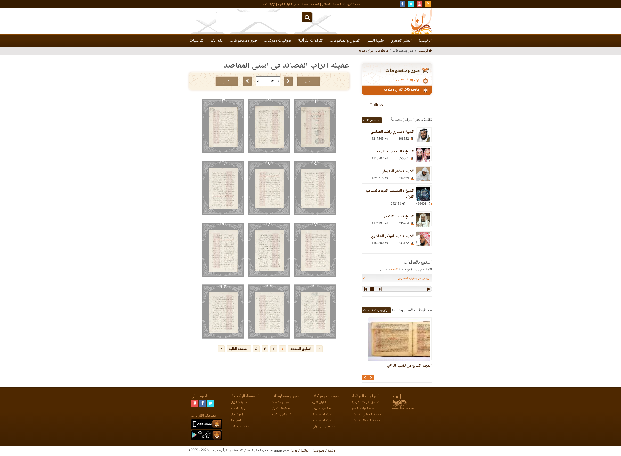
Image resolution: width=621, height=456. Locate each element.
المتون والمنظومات (345, 40)
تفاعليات (196, 40)
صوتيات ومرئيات (277, 40)
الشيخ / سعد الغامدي (398, 216)
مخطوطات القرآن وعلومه (373, 51)
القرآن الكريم (319, 402)
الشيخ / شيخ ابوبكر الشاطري (392, 236)
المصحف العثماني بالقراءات (367, 414)
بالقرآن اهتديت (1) (322, 414)
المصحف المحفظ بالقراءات (366, 420)
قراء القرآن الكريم (407, 81)
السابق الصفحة (301, 349)
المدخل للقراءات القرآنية (365, 402)
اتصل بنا (236, 420)
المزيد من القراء (371, 120)
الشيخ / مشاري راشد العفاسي (392, 132)
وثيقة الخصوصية (324, 451)
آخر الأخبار (237, 414)
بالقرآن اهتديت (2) (322, 420)
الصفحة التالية (238, 349)
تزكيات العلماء (268, 4)
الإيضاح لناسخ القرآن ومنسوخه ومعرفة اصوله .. (397, 368)
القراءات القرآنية (310, 40)
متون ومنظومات (280, 402)
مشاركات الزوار (239, 402)
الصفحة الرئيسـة (352, 4)
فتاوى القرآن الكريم (288, 4)
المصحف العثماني (331, 4)
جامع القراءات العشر (363, 408)
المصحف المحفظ (310, 4)
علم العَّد (216, 40)
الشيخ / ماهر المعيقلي (397, 171)
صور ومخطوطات (243, 40)
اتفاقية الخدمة (300, 451)
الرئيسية (425, 40)
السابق (308, 81)
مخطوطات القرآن (280, 408)
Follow (376, 106)
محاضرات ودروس (321, 408)
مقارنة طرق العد (240, 426)
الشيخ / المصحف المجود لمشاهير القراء (389, 194)
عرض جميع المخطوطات (376, 310)
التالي (226, 81)
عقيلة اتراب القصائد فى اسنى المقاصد (286, 66)
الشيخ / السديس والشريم (395, 151)
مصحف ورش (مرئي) (323, 426)
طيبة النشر (375, 40)
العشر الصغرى (401, 40)
